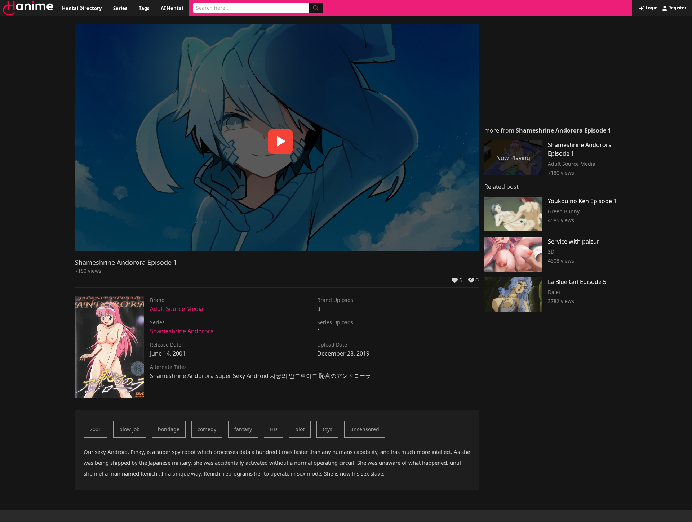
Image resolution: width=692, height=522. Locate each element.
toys (327, 429)
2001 (95, 429)
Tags (144, 8)
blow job (129, 429)
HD (273, 429)
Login (651, 8)
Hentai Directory (82, 8)
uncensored (364, 429)
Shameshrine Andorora (182, 331)
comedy (207, 429)
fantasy (243, 429)
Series (120, 8)
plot (300, 429)
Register (676, 8)
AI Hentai (172, 8)
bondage (168, 429)
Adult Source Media (176, 309)
